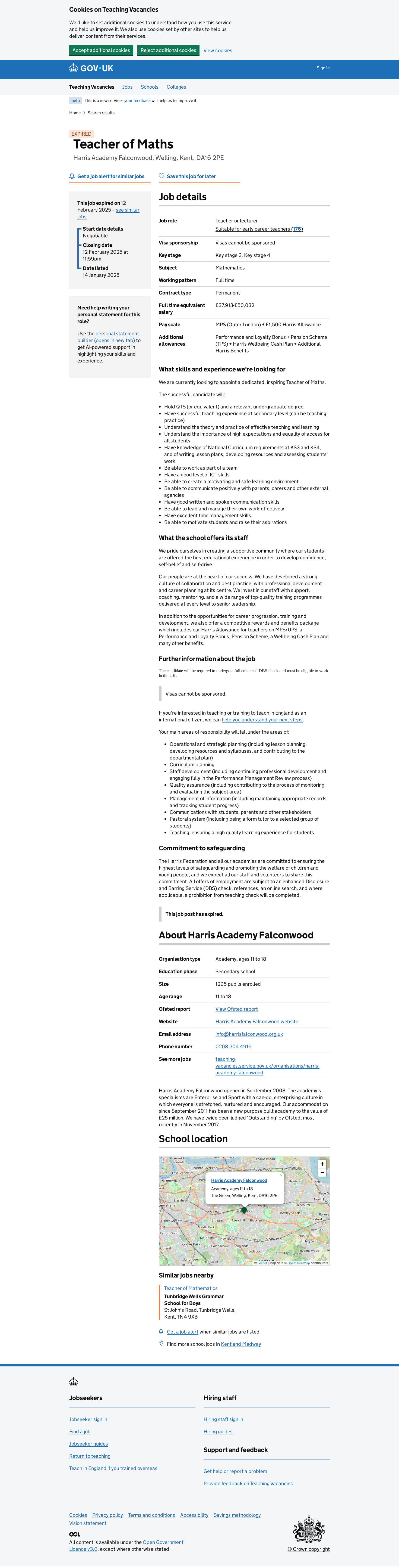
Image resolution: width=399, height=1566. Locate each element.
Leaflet (262, 1263)
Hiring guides (218, 1431)
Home (75, 112)
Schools (150, 87)
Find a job (80, 1431)
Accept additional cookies (101, 50)
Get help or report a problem (235, 1471)
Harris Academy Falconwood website (257, 1021)
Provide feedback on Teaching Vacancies (248, 1483)
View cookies (218, 50)
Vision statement (87, 1523)
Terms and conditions (151, 1515)
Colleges (176, 87)
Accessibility (194, 1515)
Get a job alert (182, 1332)
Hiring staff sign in (223, 1419)
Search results (101, 112)
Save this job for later (191, 176)
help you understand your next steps (262, 720)
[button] (244, 1211)
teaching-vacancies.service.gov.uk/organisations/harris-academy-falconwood (267, 1066)
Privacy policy (107, 1515)
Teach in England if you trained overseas (113, 1468)
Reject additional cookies (168, 50)
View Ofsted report (237, 1009)
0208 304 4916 (234, 1046)
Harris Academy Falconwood (239, 1180)
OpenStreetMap (298, 1263)
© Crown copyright (308, 1549)
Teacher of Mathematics (191, 1288)
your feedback (137, 100)
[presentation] (244, 1211)
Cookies (78, 1515)
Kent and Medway (241, 1344)
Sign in (323, 67)
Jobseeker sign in (88, 1419)
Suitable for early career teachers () (259, 229)
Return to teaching (89, 1456)
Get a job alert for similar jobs (110, 176)
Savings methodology (237, 1515)
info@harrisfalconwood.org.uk (249, 1034)
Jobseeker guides (88, 1444)
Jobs (127, 87)
